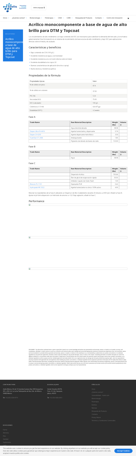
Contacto (95, 414)
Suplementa (7, 442)
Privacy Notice (96, 417)
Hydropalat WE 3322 (37, 187)
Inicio (93, 389)
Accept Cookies (123, 451)
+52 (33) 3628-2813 (56, 398)
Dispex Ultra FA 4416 (37, 131)
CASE (4, 445)
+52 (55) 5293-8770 (11, 398)
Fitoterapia (95, 402)
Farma (5, 430)
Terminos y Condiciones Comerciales (103, 420)
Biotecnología (96, 398)
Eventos (94, 405)
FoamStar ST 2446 (36, 138)
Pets (4, 436)
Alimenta (6, 433)
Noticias (94, 408)
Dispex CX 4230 (35, 134)
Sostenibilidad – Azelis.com (100, 395)
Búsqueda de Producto (99, 411)
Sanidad (5, 439)
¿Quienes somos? (97, 392)
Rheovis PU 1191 (36, 184)
